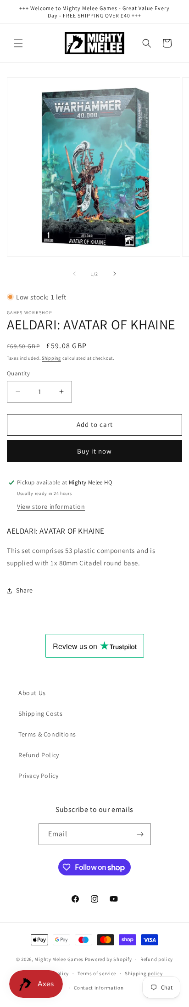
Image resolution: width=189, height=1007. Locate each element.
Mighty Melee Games (58, 959)
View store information (51, 506)
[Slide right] (115, 274)
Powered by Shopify (108, 959)
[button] (18, 43)
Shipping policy (144, 973)
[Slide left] (74, 274)
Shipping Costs (40, 713)
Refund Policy (38, 755)
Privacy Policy (38, 775)
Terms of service (97, 973)
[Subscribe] (140, 834)
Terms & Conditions (47, 734)
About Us (32, 693)
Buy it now (94, 451)
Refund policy (156, 959)
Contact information (98, 987)
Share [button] (24, 590)
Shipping (51, 358)
